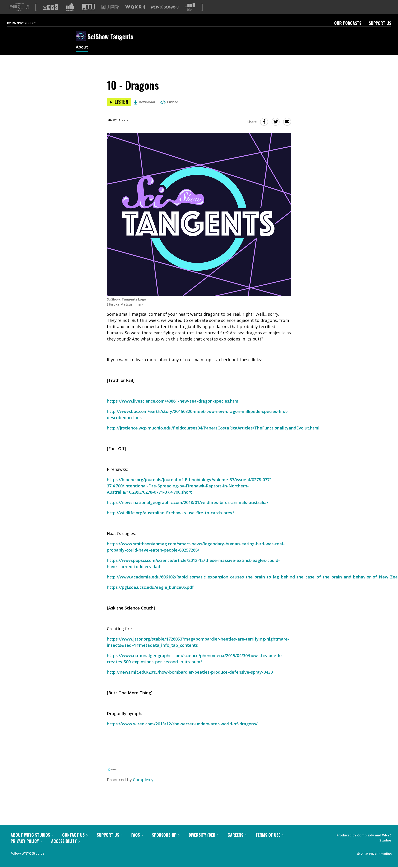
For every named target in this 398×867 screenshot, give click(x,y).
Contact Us (73, 835)
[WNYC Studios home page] (28, 23)
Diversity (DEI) (202, 835)
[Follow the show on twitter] (60, 852)
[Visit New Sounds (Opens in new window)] (165, 7)
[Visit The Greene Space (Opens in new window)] (190, 7)
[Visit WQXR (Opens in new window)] (135, 7)
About (82, 47)
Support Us (380, 23)
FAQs (135, 835)
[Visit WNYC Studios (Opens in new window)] (88, 7)
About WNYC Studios (30, 835)
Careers (235, 835)
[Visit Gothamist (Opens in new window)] (70, 7)
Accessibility (64, 841)
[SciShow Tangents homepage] (82, 36)
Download (147, 102)
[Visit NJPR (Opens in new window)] (110, 7)
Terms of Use (267, 835)
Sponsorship (164, 835)
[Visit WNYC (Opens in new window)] (50, 7)
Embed (172, 102)
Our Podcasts (347, 23)
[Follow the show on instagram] (69, 852)
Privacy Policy (25, 841)
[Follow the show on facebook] (51, 852)
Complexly (143, 779)
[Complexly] (112, 771)
